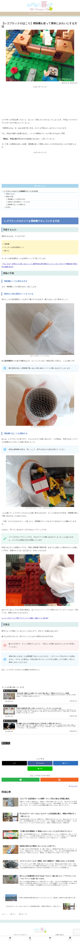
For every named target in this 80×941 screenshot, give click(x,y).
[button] (74, 517)
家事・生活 (7, 743)
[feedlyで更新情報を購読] (21, 780)
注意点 (8, 207)
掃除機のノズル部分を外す (16, 199)
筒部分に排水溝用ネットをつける (19, 202)
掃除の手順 (9, 196)
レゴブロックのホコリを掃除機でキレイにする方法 (21, 191)
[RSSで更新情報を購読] (59, 780)
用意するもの (10, 194)
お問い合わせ (60, 934)
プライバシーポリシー (20, 934)
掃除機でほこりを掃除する (16, 204)
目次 (38, 186)
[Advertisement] (40, 102)
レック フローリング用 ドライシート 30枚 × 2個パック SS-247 (25, 618)
